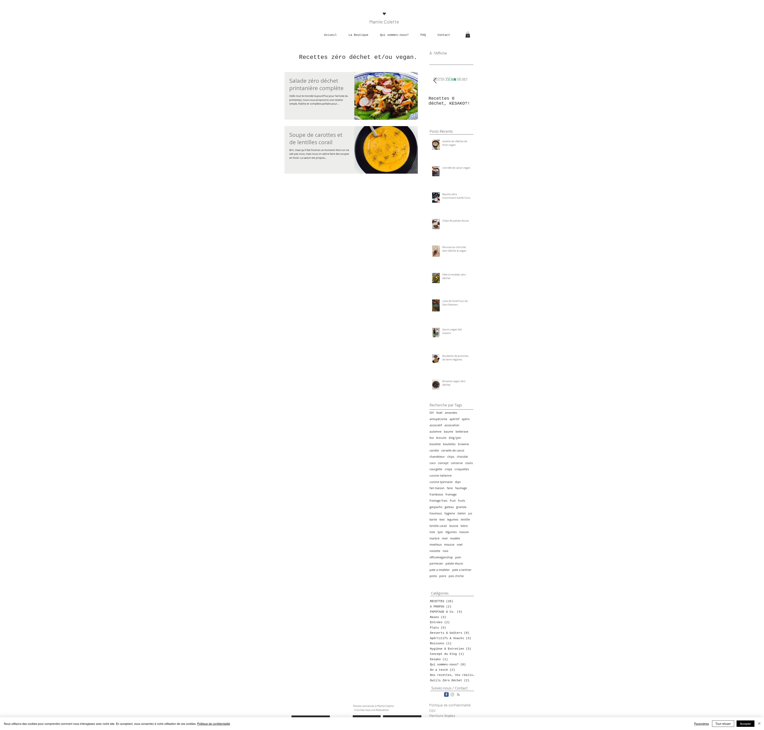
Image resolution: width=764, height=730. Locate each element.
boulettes (449, 444)
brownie (463, 444)
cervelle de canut (452, 450)
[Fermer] (759, 723)
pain (458, 557)
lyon (440, 532)
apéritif (454, 419)
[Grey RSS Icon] (458, 694)
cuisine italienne (441, 475)
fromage (451, 494)
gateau (449, 507)
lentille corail (438, 526)
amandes (451, 413)
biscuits (441, 438)
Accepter (745, 724)
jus (470, 513)
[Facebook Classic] (446, 694)
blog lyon (455, 438)
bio (432, 438)
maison (464, 532)
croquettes (462, 469)
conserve (457, 463)
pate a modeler (440, 570)
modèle (455, 538)
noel (460, 544)
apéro (466, 419)
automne (435, 431)
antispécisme (438, 419)
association (451, 425)
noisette (435, 551)
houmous (436, 513)
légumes (451, 532)
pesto (433, 576)
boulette (435, 444)
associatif (436, 425)
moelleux (436, 544)
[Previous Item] (435, 81)
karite (433, 519)
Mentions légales (442, 715)
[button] (358, 35)
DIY (432, 413)
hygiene (449, 513)
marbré (434, 538)
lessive (453, 526)
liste (432, 532)
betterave (462, 431)
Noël (439, 413)
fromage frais (438, 500)
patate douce (454, 563)
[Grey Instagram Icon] (452, 694)
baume (448, 431)
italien (461, 513)
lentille (465, 519)
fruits (461, 500)
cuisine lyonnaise (441, 482)
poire (442, 576)
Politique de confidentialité (213, 724)
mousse (449, 544)
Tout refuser (723, 724)
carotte (434, 450)
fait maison (437, 488)
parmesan (436, 563)
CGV (432, 710)
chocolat (462, 456)
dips (458, 482)
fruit (453, 500)
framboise (436, 494)
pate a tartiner (462, 570)
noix (445, 551)
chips (450, 456)
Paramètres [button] (701, 724)
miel (445, 538)
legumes (452, 519)
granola (461, 507)
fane (450, 488)
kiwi (442, 519)
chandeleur (437, 456)
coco (433, 463)
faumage (461, 488)
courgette (436, 469)
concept (443, 463)
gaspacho (436, 507)
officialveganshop (441, 557)
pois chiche (456, 576)
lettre (464, 526)
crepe (448, 469)
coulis (469, 463)
